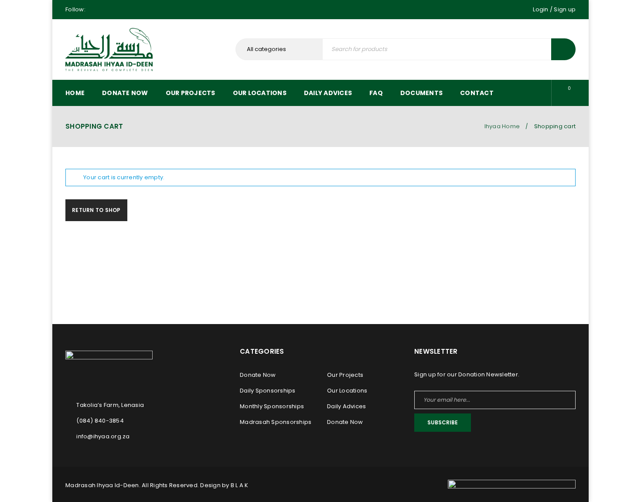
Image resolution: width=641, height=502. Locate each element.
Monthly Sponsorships (272, 406)
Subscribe (442, 422)
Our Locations (347, 390)
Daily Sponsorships (268, 390)
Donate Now (258, 375)
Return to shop (96, 210)
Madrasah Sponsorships (275, 422)
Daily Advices (346, 406)
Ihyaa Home (502, 126)
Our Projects (345, 375)
